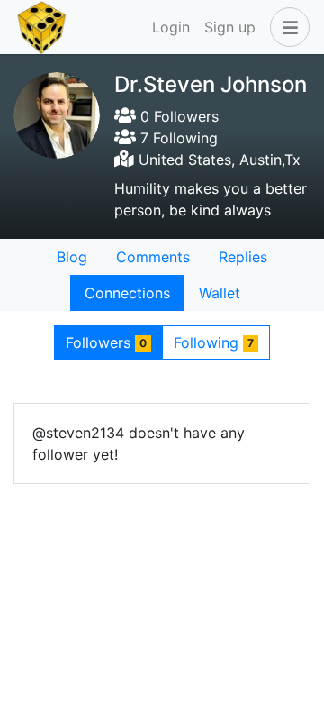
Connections (127, 293)
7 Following (177, 138)
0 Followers (177, 116)
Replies (243, 257)
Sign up (230, 27)
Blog (72, 257)
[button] (286, 27)
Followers (106, 342)
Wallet (219, 293)
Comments (153, 257)
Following (214, 342)
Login (171, 27)
